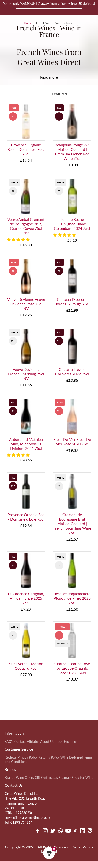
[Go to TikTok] (75, 831)
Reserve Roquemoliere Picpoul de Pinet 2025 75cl (72, 598)
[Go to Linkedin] (83, 831)
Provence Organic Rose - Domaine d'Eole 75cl (25, 149)
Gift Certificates (46, 778)
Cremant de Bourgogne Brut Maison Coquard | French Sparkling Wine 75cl (72, 523)
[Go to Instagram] (45, 831)
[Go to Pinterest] (90, 831)
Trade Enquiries (66, 741)
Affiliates (33, 741)
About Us (47, 741)
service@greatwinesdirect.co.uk (27, 817)
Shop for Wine (82, 778)
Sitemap (65, 778)
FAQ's (9, 741)
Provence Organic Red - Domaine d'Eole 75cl (25, 516)
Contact (20, 741)
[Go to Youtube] (68, 831)
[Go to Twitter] (53, 831)
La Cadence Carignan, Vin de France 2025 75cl (26, 598)
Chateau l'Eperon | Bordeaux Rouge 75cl (72, 301)
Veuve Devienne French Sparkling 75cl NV (26, 374)
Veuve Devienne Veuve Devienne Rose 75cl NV (26, 304)
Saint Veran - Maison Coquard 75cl (26, 665)
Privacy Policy (28, 757)
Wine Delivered (71, 757)
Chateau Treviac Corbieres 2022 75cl (72, 371)
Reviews (11, 757)
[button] (19, 239)
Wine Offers (25, 778)
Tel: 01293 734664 (18, 822)
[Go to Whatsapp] (60, 831)
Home (28, 23)
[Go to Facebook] (37, 831)
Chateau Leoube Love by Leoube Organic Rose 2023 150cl (72, 668)
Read (44, 77)
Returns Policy (49, 757)
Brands (10, 778)
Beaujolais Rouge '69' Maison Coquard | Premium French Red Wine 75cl (72, 151)
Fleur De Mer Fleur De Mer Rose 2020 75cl (72, 441)
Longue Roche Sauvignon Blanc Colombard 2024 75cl (72, 224)
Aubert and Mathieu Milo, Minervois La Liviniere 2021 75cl (26, 444)
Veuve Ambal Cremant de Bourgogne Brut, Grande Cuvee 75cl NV (25, 226)
